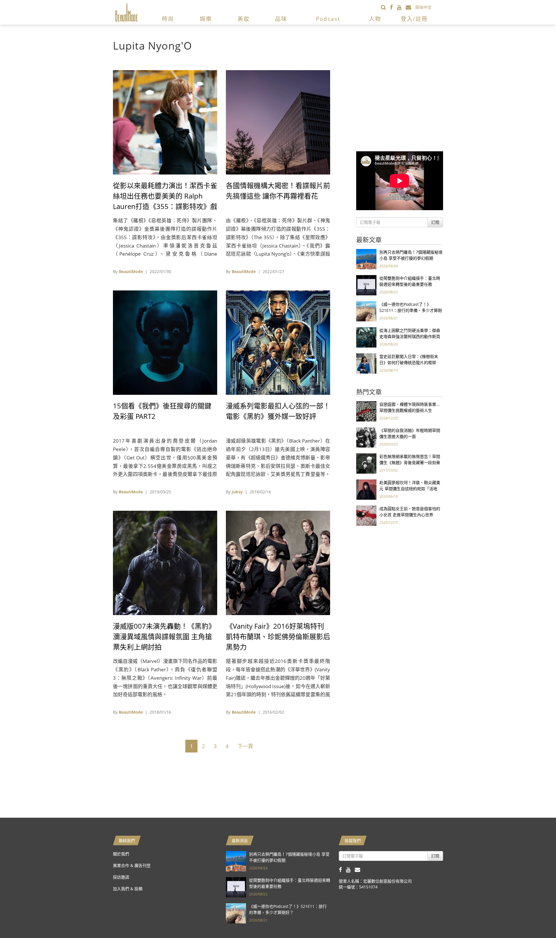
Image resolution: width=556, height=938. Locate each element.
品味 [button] (281, 19)
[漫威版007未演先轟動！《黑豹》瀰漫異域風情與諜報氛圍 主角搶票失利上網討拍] (165, 562)
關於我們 (121, 854)
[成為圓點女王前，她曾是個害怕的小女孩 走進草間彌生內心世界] (366, 515)
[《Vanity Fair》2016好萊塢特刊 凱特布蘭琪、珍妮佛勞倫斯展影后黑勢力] (278, 562)
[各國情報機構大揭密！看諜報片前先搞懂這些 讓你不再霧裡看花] (278, 122)
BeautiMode (131, 271)
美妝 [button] (243, 19)
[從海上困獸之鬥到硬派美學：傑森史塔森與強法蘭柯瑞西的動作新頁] (366, 337)
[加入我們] (410, 7)
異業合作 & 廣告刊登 (132, 865)
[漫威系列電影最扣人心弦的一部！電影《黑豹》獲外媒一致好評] (278, 342)
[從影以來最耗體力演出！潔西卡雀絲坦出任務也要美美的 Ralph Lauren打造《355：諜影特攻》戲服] (165, 122)
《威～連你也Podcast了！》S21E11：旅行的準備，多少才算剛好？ (410, 310)
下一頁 (245, 746)
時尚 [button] (168, 19)
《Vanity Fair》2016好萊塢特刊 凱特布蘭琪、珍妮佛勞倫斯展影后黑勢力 (278, 636)
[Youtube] (401, 7)
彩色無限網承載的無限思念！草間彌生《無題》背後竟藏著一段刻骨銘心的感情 (409, 462)
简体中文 (423, 7)
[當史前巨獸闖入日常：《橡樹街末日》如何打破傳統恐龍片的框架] (366, 363)
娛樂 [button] (206, 19)
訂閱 (435, 222)
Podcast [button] (328, 19)
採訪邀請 (121, 877)
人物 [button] (375, 19)
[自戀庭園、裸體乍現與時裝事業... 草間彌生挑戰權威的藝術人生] (366, 411)
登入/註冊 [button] (414, 19)
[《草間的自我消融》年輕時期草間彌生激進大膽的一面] (366, 437)
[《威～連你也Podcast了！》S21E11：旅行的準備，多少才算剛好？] (366, 311)
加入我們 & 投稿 (127, 888)
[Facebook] (393, 7)
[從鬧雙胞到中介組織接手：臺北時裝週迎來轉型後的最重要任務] (366, 285)
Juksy (237, 492)
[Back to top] (537, 919)
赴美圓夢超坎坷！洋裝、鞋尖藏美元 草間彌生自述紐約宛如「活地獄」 (409, 488)
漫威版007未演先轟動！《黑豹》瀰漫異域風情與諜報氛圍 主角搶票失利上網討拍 (164, 636)
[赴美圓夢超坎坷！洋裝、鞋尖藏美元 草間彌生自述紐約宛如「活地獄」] (366, 489)
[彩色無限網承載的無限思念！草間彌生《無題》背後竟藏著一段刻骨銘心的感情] (366, 463)
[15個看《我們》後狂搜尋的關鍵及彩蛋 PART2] (165, 342)
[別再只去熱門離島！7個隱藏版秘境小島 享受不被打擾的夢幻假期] (366, 258)
